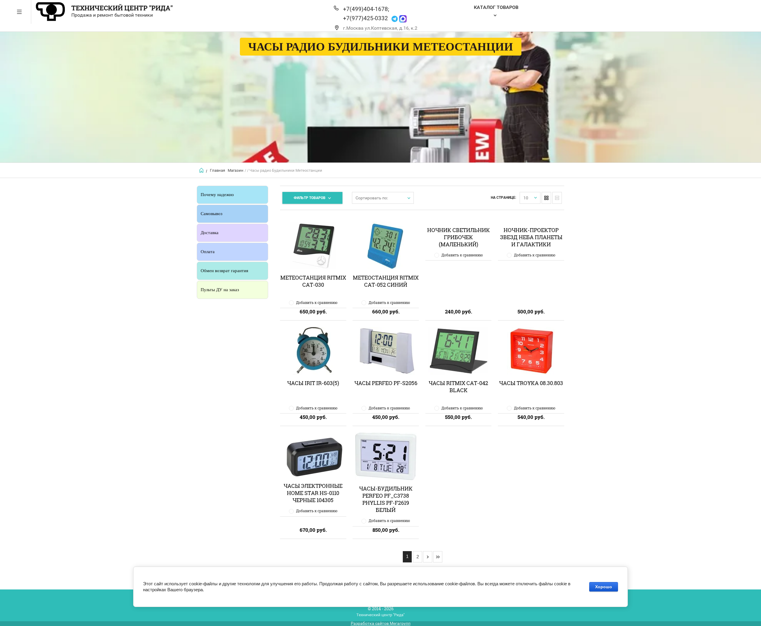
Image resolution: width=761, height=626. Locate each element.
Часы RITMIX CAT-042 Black (458, 386)
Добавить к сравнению (316, 302)
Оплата (208, 251)
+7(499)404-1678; (366, 9)
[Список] (557, 198)
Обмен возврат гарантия (224, 270)
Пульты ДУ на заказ (220, 289)
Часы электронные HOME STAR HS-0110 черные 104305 (313, 493)
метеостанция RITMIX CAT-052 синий (386, 281)
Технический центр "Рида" (122, 8)
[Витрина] (546, 198)
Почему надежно (217, 194)
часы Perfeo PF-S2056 (385, 383)
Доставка (209, 232)
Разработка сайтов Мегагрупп (381, 623)
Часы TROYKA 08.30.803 (531, 383)
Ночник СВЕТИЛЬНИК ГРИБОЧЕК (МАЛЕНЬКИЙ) (458, 237)
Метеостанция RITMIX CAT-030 (313, 281)
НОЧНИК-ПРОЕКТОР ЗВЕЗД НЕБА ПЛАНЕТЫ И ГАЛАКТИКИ (531, 237)
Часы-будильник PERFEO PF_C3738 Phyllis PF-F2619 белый (386, 499)
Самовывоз (211, 213)
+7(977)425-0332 (365, 18)
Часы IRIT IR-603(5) (313, 383)
